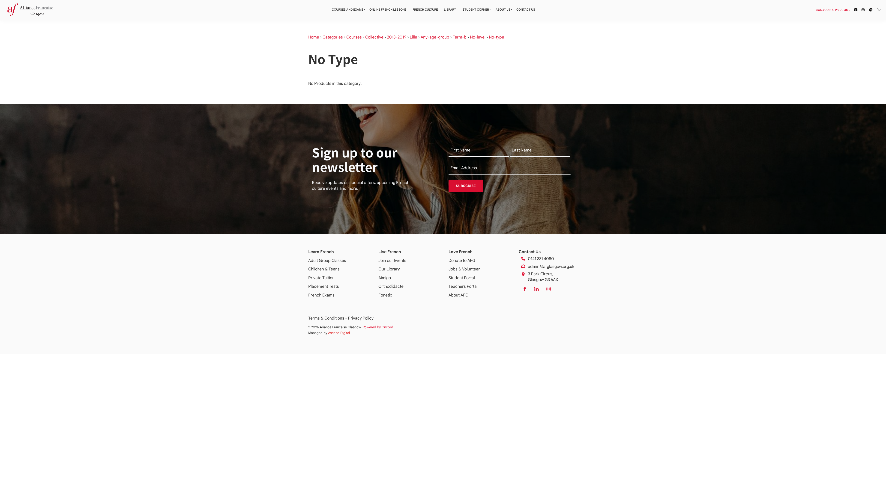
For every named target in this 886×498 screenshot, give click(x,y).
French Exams (321, 295)
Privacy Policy (361, 318)
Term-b (460, 37)
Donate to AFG (462, 260)
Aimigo (384, 277)
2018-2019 (396, 37)
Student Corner (476, 10)
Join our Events (392, 260)
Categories (333, 37)
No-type (496, 37)
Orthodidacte (391, 286)
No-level (477, 37)
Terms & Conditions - (328, 318)
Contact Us (525, 10)
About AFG (458, 295)
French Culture (425, 10)
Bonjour (841, 10)
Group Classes (332, 260)
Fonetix (385, 295)
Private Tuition (321, 277)
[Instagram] (548, 289)
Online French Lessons (388, 10)
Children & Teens (324, 269)
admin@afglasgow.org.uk (551, 266)
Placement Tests (323, 286)
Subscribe (466, 186)
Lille (413, 37)
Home (313, 37)
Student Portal (462, 277)
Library (450, 10)
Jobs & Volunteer (464, 269)
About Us (503, 10)
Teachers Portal (463, 286)
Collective (374, 37)
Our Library (389, 269)
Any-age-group (435, 37)
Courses (354, 37)
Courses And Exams (347, 10)
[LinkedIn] (536, 289)
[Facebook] (524, 289)
